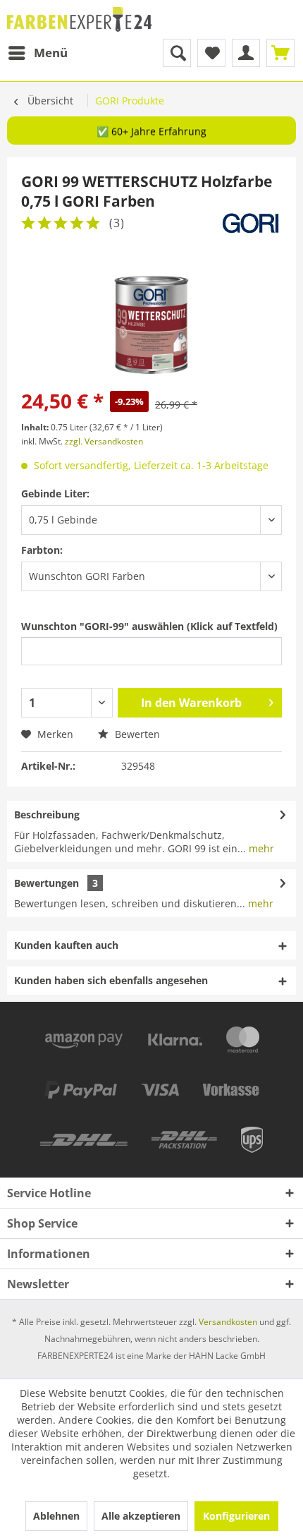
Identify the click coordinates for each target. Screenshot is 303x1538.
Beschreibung (47, 814)
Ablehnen (56, 1515)
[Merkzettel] (211, 53)
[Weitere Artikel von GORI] (251, 223)
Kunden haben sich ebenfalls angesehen (111, 980)
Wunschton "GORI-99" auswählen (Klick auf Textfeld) (149, 626)
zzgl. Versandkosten (104, 441)
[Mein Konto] (246, 53)
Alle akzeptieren (140, 1515)
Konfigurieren (236, 1515)
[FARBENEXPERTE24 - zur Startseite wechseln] (79, 19)
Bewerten (136, 734)
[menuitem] (37, 53)
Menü (51, 52)
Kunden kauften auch (66, 945)
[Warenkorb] (280, 53)
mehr (260, 848)
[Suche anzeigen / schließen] (177, 53)
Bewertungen (46, 883)
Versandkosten (228, 1322)
